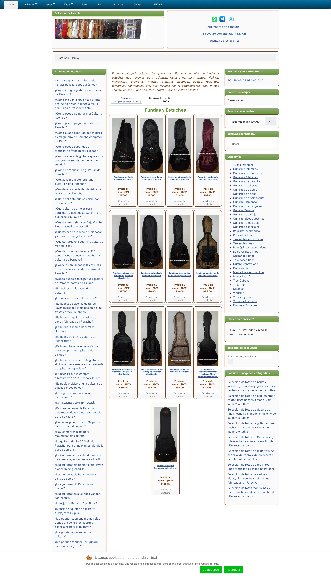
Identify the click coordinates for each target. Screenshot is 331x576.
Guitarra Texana (243, 210)
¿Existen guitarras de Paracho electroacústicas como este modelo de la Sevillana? (78, 412)
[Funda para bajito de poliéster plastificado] (179, 338)
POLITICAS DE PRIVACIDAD (245, 80)
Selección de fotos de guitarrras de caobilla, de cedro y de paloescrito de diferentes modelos (251, 455)
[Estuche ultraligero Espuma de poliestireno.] (165, 434)
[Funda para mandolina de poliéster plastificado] (179, 241)
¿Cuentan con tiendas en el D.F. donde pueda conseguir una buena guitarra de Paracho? (77, 255)
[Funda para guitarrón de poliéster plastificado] (207, 241)
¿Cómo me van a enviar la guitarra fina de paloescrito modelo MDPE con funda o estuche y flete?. (77, 104)
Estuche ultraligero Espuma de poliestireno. (165, 466)
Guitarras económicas (247, 173)
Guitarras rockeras (245, 185)
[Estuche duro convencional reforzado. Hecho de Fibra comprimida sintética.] (207, 338)
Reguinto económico (246, 231)
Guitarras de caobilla (246, 181)
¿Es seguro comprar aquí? (218, 33)
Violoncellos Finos (245, 301)
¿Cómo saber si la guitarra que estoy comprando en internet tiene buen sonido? (79, 160)
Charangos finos (243, 255)
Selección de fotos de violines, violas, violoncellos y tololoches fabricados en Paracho (248, 478)
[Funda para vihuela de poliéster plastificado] (151, 241)
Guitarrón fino (242, 268)
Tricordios (239, 284)
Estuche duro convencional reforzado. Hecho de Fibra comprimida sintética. (207, 373)
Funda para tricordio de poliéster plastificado (151, 178)
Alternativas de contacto (223, 26)
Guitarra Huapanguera (247, 206)
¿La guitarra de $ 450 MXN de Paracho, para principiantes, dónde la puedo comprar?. (79, 445)
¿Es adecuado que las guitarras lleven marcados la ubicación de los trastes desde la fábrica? (78, 308)
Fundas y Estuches (245, 305)
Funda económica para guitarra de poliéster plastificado (123, 275)
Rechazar (233, 570)
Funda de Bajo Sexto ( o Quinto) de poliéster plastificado (152, 371)
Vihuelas (238, 293)
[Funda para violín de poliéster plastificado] (123, 145)
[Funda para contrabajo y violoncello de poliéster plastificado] (123, 338)
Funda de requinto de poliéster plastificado (208, 178)
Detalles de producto (123, 202)
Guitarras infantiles (245, 169)
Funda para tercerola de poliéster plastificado (179, 178)
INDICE (241, 33)
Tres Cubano (241, 280)
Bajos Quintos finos (245, 251)
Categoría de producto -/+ (125, 101)
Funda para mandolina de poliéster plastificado (179, 274)
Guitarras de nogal (245, 193)
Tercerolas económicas (248, 239)
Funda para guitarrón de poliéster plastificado (207, 274)
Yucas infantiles (243, 165)
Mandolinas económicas (248, 272)
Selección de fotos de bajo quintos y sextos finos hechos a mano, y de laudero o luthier (252, 400)
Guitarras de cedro (245, 189)
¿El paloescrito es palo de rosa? (76, 298)
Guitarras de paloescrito (249, 198)
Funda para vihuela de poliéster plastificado (151, 274)
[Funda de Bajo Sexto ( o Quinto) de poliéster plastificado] (151, 338)
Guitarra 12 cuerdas (246, 222)
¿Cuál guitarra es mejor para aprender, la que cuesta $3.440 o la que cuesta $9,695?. (78, 213)
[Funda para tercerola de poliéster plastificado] (179, 145)
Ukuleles (238, 288)
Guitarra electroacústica (248, 218)
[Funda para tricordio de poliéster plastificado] (151, 145)
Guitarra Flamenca (245, 202)
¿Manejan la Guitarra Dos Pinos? (76, 503)
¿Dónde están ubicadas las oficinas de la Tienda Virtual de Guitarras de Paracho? (78, 269)
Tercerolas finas (243, 243)
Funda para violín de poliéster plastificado (123, 178)
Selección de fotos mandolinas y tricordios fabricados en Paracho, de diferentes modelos (251, 492)
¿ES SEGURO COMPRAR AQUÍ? (75, 402)
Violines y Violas (243, 297)
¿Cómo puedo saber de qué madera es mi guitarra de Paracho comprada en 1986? (79, 137)
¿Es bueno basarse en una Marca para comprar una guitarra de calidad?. (76, 350)
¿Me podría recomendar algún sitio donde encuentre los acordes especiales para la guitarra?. (77, 522)
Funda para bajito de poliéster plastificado (179, 370)
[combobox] (252, 144)
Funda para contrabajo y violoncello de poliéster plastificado (123, 371)
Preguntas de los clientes (223, 40)
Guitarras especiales (246, 227)
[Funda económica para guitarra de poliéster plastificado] (123, 241)
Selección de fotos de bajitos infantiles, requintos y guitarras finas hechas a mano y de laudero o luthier (252, 386)
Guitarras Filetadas (245, 177)
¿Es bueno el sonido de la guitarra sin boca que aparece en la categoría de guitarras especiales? (79, 364)
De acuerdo (210, 570)
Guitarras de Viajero (246, 214)
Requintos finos (243, 235)
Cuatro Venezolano (245, 264)
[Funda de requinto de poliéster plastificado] (207, 145)
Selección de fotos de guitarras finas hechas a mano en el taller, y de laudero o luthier (252, 427)
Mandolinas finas (244, 276)
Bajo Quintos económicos (249, 247)
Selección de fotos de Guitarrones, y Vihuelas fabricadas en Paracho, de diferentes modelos (251, 441)
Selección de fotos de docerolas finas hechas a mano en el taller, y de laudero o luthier (252, 413)
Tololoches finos (243, 260)
